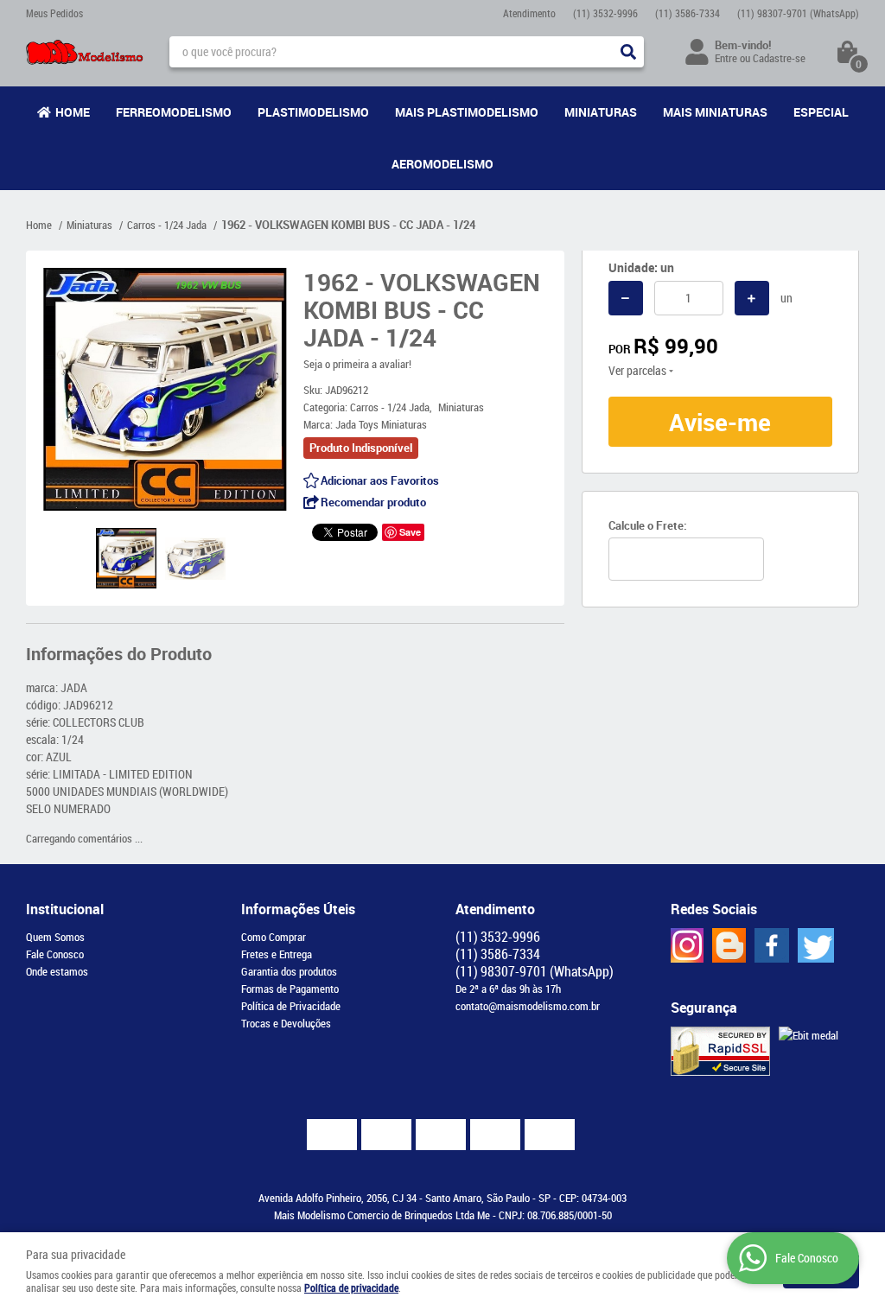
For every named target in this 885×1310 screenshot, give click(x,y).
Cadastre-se (779, 58)
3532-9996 (605, 13)
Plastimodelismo (313, 112)
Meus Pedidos (54, 13)
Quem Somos (55, 936)
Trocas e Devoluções (286, 1023)
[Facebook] (771, 945)
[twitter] (816, 945)
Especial (821, 112)
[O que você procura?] (628, 51)
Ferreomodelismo (174, 112)
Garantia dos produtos (289, 971)
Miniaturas (600, 112)
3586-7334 (687, 13)
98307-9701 (798, 13)
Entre (726, 58)
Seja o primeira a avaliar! (357, 364)
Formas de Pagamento (290, 988)
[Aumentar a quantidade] (752, 298)
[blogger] (729, 945)
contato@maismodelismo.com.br (527, 1006)
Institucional (65, 909)
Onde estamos (57, 971)
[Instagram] (687, 945)
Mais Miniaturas (715, 112)
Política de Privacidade (291, 1006)
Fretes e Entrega (276, 954)
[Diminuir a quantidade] (625, 298)
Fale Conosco (55, 954)
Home (72, 112)
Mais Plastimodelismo (466, 112)
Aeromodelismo (442, 164)
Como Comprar (273, 936)
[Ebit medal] (808, 1035)
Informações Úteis (298, 909)
